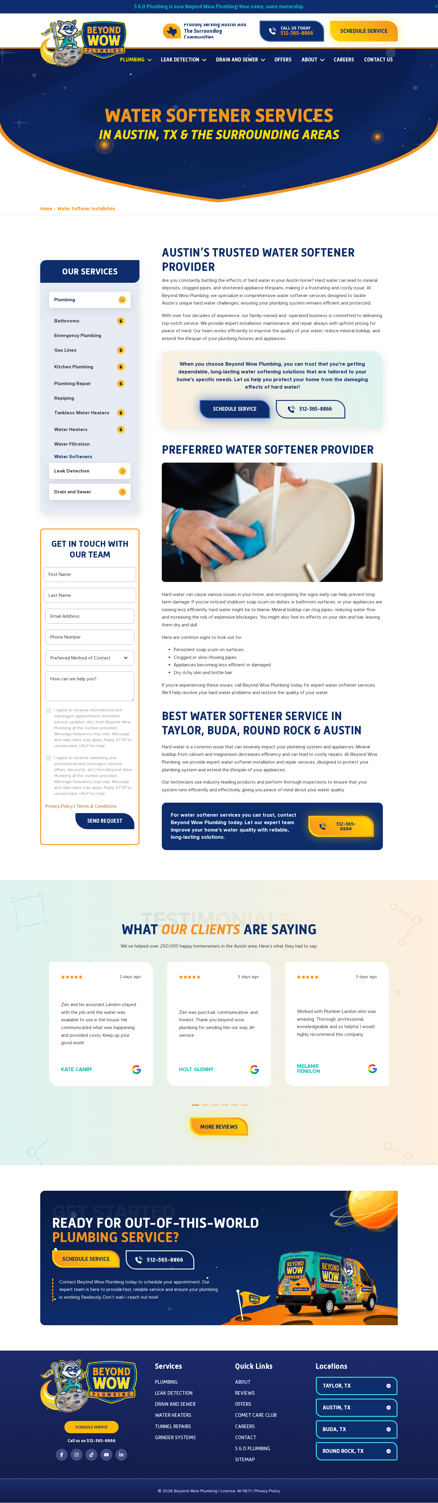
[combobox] (89, 658)
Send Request (104, 821)
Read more (341, 1053)
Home (46, 208)
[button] (356, 1386)
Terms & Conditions (96, 806)
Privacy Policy (59, 806)
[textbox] (86, 658)
